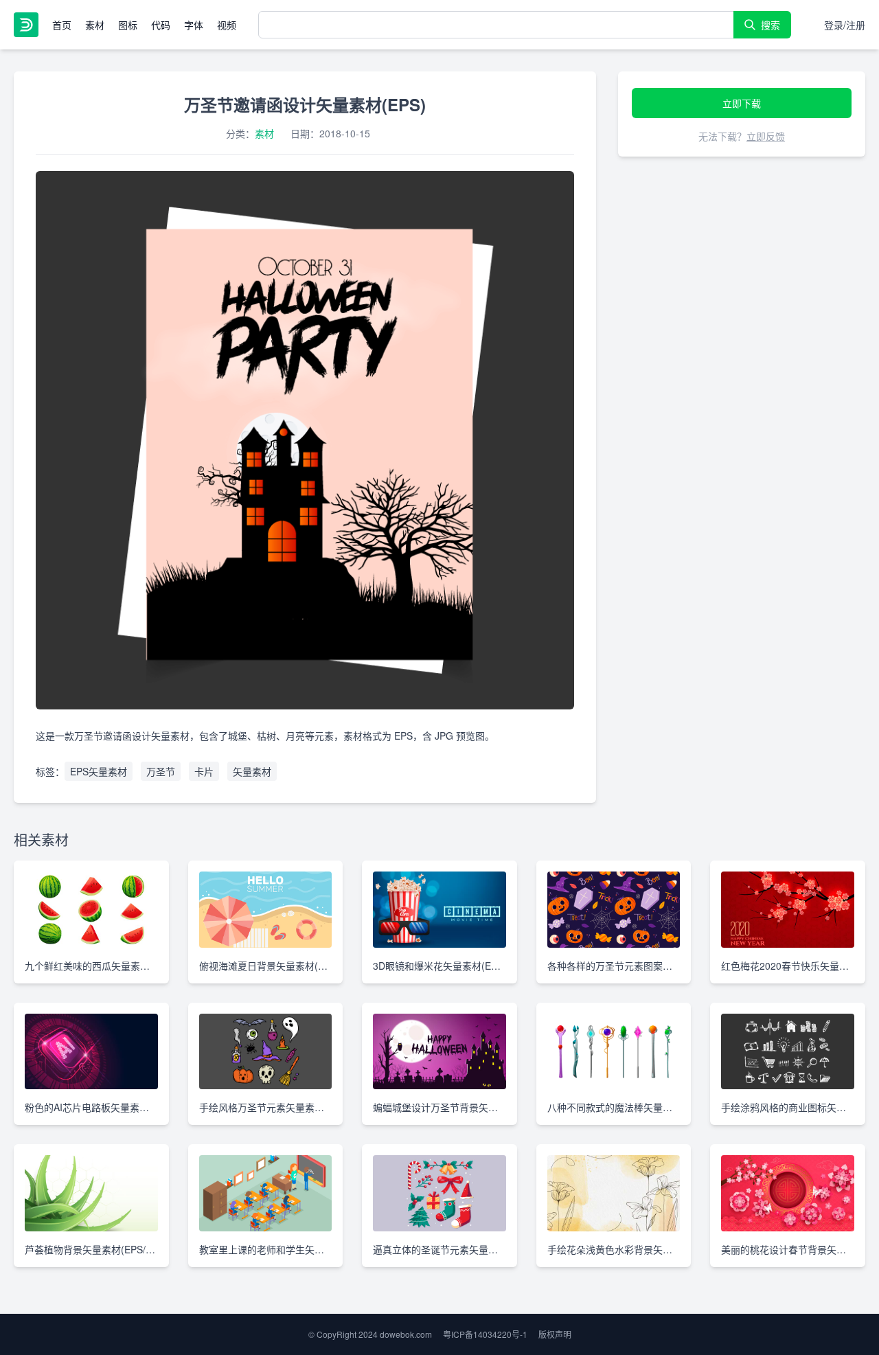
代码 (160, 25)
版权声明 (554, 1334)
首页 (61, 25)
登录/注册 (844, 25)
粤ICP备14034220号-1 (485, 1334)
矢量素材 (252, 771)
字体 (193, 25)
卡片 (204, 771)
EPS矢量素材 (98, 771)
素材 (94, 25)
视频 (226, 25)
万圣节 (160, 771)
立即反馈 (765, 136)
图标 (127, 25)
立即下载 (741, 103)
